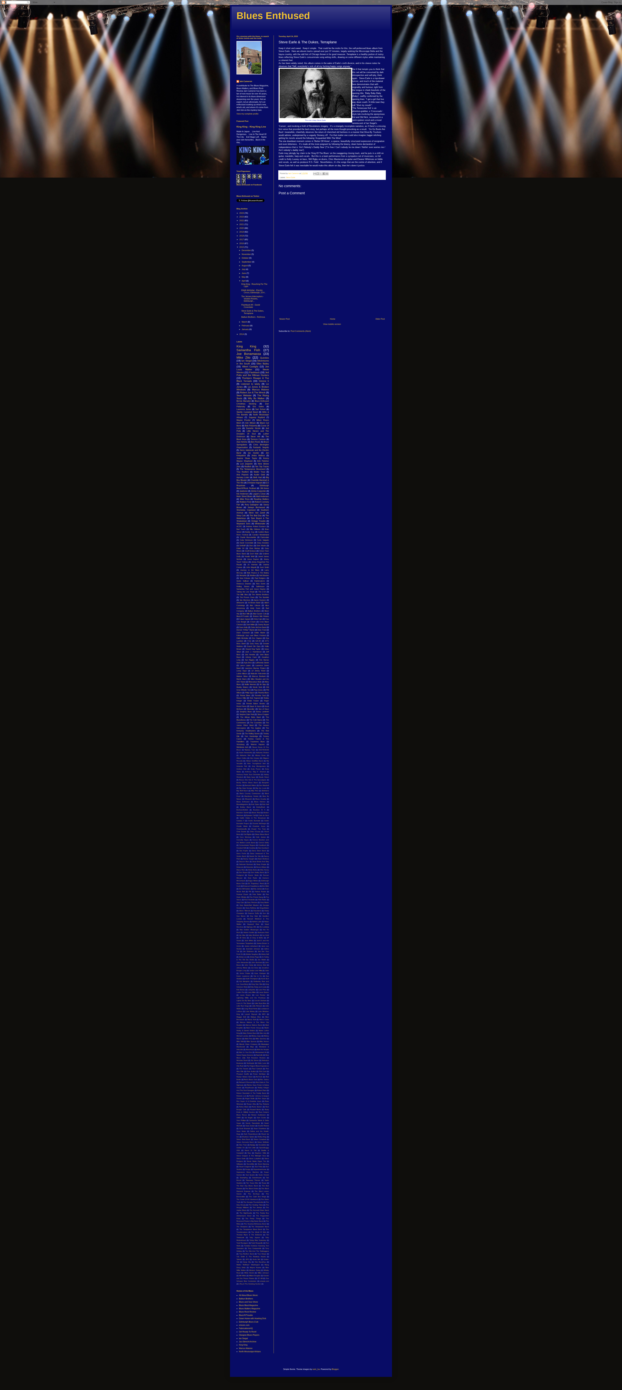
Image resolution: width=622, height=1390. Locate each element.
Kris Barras (240, 990)
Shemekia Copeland (246, 510)
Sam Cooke (261, 1118)
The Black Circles (251, 1188)
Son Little (252, 1148)
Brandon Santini (242, 812)
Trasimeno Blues (257, 742)
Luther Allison (241, 673)
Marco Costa (264, 1019)
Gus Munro (241, 916)
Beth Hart (257, 477)
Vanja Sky (247, 1262)
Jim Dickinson (248, 951)
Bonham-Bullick (242, 810)
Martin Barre (241, 679)
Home (332, 319)
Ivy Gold (266, 935)
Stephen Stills (260, 1153)
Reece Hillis (241, 698)
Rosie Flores (241, 706)
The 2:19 (262, 592)
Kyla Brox (248, 663)
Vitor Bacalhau (260, 1262)
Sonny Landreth (262, 712)
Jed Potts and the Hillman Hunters (252, 374)
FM (250, 891)
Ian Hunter (253, 453)
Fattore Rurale (260, 891)
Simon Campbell (260, 1139)
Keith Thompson (252, 979)
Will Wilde (242, 1275)
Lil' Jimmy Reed (258, 671)
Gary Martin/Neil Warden (249, 905)
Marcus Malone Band (254, 1025)
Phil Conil (262, 1071)
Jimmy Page (254, 957)
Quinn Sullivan (242, 581)
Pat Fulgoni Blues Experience (258, 1066)
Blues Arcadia (260, 799)
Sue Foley (259, 1166)
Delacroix (239, 867)
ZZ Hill (260, 1278)
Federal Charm (242, 894)
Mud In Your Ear (245, 1052)
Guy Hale (254, 916)
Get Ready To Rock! (247, 1332)
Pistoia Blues (245, 695)
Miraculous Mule (254, 682)
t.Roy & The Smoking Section (250, 1284)
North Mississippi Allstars (250, 1351)
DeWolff (242, 546)
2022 (241, 220)
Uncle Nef (256, 1259)
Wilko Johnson (263, 1273)
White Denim (249, 1273)
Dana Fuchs (241, 853)
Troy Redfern (242, 472)
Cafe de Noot (264, 815)
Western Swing (254, 1270)
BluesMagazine (242, 804)
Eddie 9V (240, 548)
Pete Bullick (251, 1071)
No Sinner (255, 1060)
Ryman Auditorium (258, 1115)
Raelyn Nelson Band (244, 1077)
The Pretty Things (253, 1218)
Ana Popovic (242, 475)
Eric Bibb (265, 886)
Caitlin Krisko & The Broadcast (253, 818)
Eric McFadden (244, 889)
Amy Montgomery (259, 766)
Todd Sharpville (257, 1243)
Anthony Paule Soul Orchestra (248, 774)
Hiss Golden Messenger (249, 930)
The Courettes (256, 723)
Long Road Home (250, 1009)
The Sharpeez (242, 1227)
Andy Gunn (255, 608)
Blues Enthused (273, 15)
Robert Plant (261, 1090)
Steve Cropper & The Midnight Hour (251, 1156)
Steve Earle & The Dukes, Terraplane (252, 312)
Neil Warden (264, 575)
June (244, 273)
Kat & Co (258, 976)
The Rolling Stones (252, 733)
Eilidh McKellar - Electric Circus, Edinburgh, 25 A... (253, 291)
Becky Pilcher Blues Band (247, 782)
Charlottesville (241, 829)
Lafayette (251, 990)
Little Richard (257, 1006)
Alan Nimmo (241, 442)
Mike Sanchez (261, 1039)
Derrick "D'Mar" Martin (245, 630)
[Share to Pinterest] (327, 173)
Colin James (261, 837)
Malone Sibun (242, 676)
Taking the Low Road (245, 592)
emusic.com (264, 1281)
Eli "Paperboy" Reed (256, 883)
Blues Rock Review (247, 1312)
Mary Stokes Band (250, 1033)
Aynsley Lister (242, 477)
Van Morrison (245, 600)
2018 (241, 236)
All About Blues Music (248, 1295)
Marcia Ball (252, 1019)
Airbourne (240, 603)
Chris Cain (258, 619)
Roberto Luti (241, 1096)
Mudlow (253, 575)
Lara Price (262, 990)
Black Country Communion (250, 793)
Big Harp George (245, 788)
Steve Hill (255, 436)
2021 (241, 224)
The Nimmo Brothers (260, 595)
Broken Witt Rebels (261, 616)
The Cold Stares (255, 720)
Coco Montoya (245, 837)
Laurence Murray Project (255, 668)
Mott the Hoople (263, 1049)
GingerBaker (264, 908)
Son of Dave (264, 709)
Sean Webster (244, 395)
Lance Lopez (245, 665)
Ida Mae (242, 935)
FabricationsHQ (246, 1328)
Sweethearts (257, 1178)
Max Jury (263, 1033)
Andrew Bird (241, 769)
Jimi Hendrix (250, 655)
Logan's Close (259, 494)
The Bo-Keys (253, 1194)
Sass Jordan (250, 1126)
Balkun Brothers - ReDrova (253, 317)
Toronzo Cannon (258, 439)
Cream (253, 622)
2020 (241, 228)
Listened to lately (250, 384)
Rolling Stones (242, 586)
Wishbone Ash (242, 747)
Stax (249, 1153)
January (245, 329)
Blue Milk (246, 614)
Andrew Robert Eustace (256, 526)
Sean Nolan (241, 1131)
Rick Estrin (260, 584)
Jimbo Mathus (258, 455)
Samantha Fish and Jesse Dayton (250, 589)
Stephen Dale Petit (246, 714)
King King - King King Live (251, 126)
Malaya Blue (256, 1017)
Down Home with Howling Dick (252, 1318)
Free (249, 641)
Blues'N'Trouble (242, 616)
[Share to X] (321, 173)
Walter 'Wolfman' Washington (248, 1265)
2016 (241, 243)
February (246, 326)
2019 (241, 232)
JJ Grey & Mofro (256, 938)
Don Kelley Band (257, 872)
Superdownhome (259, 1169)
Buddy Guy (249, 532)
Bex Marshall (264, 785)
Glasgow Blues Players (249, 1335)
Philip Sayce (250, 693)
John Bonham (256, 962)
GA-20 (258, 641)
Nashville (259, 1055)
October (245, 258)
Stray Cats (241, 515)
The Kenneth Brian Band (259, 1210)
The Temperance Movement (252, 469)
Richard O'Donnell (246, 1082)
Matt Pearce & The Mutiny (258, 573)
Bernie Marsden (243, 401)
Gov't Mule (254, 554)
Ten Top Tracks (262, 466)
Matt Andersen (262, 496)
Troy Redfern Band (246, 1254)
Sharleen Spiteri (248, 1137)
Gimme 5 (264, 381)
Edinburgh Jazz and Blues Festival (251, 635)
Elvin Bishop (254, 548)
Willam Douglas (254, 1275)
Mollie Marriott (250, 684)
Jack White (249, 940)
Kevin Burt (265, 979)
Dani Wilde (250, 625)
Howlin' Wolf (249, 556)
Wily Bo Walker (256, 398)
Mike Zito (243, 357)
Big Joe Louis (261, 788)
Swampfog (244, 1178)
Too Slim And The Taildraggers (257, 1251)
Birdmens (265, 791)
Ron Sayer (262, 1098)
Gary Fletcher (252, 902)
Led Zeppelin (246, 464)
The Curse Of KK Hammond (247, 1199)
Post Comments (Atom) (301, 331)
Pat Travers (243, 1069)
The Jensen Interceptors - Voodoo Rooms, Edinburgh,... (252, 298)
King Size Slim (256, 984)
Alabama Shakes (262, 752)
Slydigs (252, 1145)
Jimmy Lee (243, 957)
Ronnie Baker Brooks (255, 703)
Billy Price (255, 791)
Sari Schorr (260, 409)
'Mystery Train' (249, 750)
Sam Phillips (241, 1120)
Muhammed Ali (260, 1052)
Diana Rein (240, 870)
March (245, 322)
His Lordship (264, 927)
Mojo (252, 1047)
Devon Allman (261, 867)
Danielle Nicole (253, 428)
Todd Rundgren (242, 1243)
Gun (264, 913)
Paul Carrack (257, 1069)
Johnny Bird (261, 965)
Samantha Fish (248, 350)
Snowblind (262, 1145)
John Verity (249, 965)
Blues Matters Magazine (249, 1308)
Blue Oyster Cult (259, 614)
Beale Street (264, 777)
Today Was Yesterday (257, 1240)
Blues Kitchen (259, 802)
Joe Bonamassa (248, 353)
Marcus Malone (260, 389)
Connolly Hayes (242, 840)
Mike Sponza (251, 1041)
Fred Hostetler (249, 900)
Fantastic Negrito (261, 447)
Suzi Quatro (250, 1175)
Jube (267, 970)
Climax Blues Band (262, 834)
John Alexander (242, 962)
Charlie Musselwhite (248, 537)
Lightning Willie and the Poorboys (250, 998)
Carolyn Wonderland (260, 535)
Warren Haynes (258, 744)
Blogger (335, 1369)
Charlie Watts (242, 826)
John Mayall (251, 567)
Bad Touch (240, 529)
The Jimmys (257, 1207)
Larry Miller (252, 992)
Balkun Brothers (254, 611)
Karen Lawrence (242, 976)
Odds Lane (262, 1063)
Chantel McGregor (259, 823)
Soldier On (240, 1148)
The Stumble (264, 597)
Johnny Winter (242, 968)
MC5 (263, 1014)
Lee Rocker (260, 995)
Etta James (257, 889)
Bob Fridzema (251, 426)
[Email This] (314, 173)
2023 (241, 217)
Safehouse (260, 586)
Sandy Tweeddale (253, 1123)
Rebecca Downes (243, 584)
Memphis (243, 575)
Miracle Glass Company (248, 1044)
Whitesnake (260, 524)
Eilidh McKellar (242, 638)
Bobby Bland (245, 807)
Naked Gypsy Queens (244, 1055)
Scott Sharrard (244, 1128)
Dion (251, 546)
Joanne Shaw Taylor (246, 458)
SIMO (238, 1118)
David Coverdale (246, 543)
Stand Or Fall (250, 1150)
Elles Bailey (263, 363)
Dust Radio (252, 878)
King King (246, 346)
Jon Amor (254, 968)
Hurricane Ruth (263, 932)
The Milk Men (242, 595)
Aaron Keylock (260, 600)
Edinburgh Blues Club (248, 1322)
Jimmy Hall (265, 954)
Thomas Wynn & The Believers (249, 1235)
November (246, 254)
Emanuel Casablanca (251, 886)
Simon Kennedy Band (245, 1142)
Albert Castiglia (250, 366)
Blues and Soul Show (248, 1302)
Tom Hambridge (251, 736)
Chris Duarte (241, 831)
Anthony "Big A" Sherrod (255, 772)
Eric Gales (258, 406)
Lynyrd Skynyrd (251, 1014)
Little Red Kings (242, 1006)
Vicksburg (240, 744)
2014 (241, 334)
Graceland (257, 911)
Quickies (264, 357)
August (245, 266)
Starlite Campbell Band (247, 412)
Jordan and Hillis (255, 970)
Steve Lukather (255, 1158)
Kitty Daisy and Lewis (258, 987)
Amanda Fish (241, 766)
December (246, 250)
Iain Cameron (246, 81)
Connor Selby (264, 842)
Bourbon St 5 (259, 810)
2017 (241, 239)
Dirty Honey (264, 870)
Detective (249, 867)
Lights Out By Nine (243, 1000)
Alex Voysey (254, 758)
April (244, 281)
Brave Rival (256, 812)
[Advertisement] (332, 291)
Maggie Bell (241, 1017)
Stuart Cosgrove (245, 1166)
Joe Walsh (262, 960)
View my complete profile (247, 114)
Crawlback (262, 845)
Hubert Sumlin (248, 932)
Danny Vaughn (249, 859)
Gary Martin (264, 902)
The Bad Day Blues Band (247, 1186)
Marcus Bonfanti (258, 676)
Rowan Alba (251, 1104)
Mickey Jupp (256, 1036)
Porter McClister (259, 1074)
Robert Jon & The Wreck (252, 392)
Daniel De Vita (255, 856)
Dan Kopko (243, 851)
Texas (264, 1183)
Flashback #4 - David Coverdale (250, 306)
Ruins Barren (257, 1107)
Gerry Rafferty (251, 908)
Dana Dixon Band (259, 851)
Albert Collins (241, 758)
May (244, 277)
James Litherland (251, 946)
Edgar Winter (253, 881)
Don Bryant (243, 872)
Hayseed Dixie (253, 924)
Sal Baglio (249, 1118)
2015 (241, 247)
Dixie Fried (262, 630)
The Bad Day (256, 515)
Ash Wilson (250, 423)
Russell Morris (255, 1109)
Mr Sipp (263, 684)
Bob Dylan (255, 804)
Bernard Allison (250, 785)
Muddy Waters (242, 687)
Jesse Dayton (253, 559)
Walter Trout (259, 472)
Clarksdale (264, 537)
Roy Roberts (264, 1104)
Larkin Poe (240, 992)
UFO (247, 1259)
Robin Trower (253, 701)
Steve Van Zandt (257, 513)
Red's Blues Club (250, 1079)
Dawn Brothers (263, 859)
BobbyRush (260, 807)
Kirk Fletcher (263, 461)
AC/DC (239, 526)
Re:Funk (259, 1077)
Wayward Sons (243, 524)
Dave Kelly (243, 627)
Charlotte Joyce (259, 826)
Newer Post (284, 319)
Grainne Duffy (253, 913)
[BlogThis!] (317, 173)
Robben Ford (245, 502)
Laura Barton (264, 992)
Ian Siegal (246, 360)
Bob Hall (265, 804)
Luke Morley (250, 1011)
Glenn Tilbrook (244, 911)
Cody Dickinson (246, 540)
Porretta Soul (260, 695)
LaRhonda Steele (262, 663)
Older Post (380, 319)
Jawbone (243, 491)
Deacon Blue (244, 861)
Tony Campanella (254, 1248)
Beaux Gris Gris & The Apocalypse (252, 780)
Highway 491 (251, 927)
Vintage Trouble (258, 521)
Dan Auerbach (263, 848)
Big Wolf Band (242, 791)
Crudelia (252, 848)
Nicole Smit (257, 687)
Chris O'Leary (255, 831)
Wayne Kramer (255, 1267)
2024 (241, 213)
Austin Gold (259, 475)
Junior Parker (245, 973)
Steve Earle (290, 177)
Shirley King (261, 1137)
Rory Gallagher (252, 505)
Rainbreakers (259, 581)
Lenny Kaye (241, 671)
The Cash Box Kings (257, 1196)
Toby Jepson (254, 1237)
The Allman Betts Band (250, 717)
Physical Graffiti (242, 1074)
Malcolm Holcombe (258, 673)
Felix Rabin (257, 894)
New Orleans (245, 578)
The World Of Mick (258, 1232)
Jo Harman (252, 565)
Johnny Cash (251, 657)
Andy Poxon (256, 769)
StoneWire (250, 1164)
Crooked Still (241, 848)
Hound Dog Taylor (253, 649)
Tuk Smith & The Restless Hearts (251, 1257)
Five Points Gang (256, 897)
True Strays (261, 1254)
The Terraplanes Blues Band (250, 1229)
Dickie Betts (252, 870)
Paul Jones (258, 690)
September (247, 262)
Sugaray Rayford (257, 417)
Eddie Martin (259, 633)
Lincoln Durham (260, 1000)
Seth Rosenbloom (251, 1134)
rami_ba (316, 1369)
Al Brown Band (254, 603)
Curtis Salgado (263, 540)
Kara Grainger (260, 973)
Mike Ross (245, 499)
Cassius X (240, 821)
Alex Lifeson (255, 605)
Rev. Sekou (264, 1079)
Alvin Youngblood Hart (256, 763)
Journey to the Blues (249, 570)
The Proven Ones (247, 597)
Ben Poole (255, 442)
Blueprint (248, 799)
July (244, 269)
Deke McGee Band (258, 627)
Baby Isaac (251, 777)
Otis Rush (240, 1066)
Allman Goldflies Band (254, 761)
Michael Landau (242, 1036)
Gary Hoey (254, 643)
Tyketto (239, 1259)
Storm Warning (263, 1164)
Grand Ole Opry (253, 646)
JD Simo (242, 938)
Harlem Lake (256, 921)
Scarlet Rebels (263, 1126)
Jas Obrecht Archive (247, 1342)
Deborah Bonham (246, 864)
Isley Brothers (254, 935)
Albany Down (260, 755)
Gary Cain (240, 902)
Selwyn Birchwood (256, 507)
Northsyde (250, 1063)
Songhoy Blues (246, 712)
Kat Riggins (250, 660)
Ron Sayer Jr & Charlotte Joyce (248, 1101)
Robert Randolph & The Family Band (251, 1093)
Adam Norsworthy (245, 752)
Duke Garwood (242, 633)
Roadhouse (249, 1088)
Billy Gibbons (255, 529)
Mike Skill (239, 1041)
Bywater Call (251, 815)
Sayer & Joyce (255, 706)
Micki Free (249, 1039)
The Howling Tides (256, 1205)
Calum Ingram (244, 619)
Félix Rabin (262, 900)
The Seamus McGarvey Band (255, 1224)
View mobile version (332, 324)
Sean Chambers (260, 1128)
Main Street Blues (244, 496)
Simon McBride (263, 1142)
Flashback (254, 372)
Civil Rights (247, 834)
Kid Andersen (242, 494)
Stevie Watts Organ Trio (256, 1161)
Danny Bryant (263, 625)
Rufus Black (243, 1107)
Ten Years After (252, 1183)
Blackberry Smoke (251, 796)
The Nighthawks (246, 1213)
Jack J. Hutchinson (253, 652)
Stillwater (239, 1164)
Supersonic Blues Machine (247, 1172)
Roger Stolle (250, 1098)
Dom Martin (261, 546)
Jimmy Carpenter (258, 491)
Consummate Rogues (247, 845)
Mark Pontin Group (253, 1028)
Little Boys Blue (260, 1003)
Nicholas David (242, 1060)
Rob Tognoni (255, 698)
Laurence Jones (243, 409)
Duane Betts (253, 875)
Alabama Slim (245, 755)
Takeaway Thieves (253, 1180)
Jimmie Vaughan (252, 954)
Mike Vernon (264, 1041)
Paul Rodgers (260, 578)
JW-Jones (264, 488)
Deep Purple (261, 864)
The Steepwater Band (260, 1227)
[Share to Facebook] (324, 173)
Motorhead (250, 1049)
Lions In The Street (243, 1003)
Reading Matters (261, 499)
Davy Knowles (263, 543)
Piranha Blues (263, 693)
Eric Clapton (257, 638)
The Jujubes (256, 728)
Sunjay (247, 1169)
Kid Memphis (244, 981)
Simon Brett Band (243, 1139)
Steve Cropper (263, 714)
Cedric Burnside (254, 821)
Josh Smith (264, 567)
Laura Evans (245, 995)
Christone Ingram (254, 483)
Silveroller (250, 709)
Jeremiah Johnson (253, 949)
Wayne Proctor (243, 420)
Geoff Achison (250, 551)
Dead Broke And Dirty (260, 861)
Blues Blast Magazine (248, 1305)
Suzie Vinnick (264, 1175)
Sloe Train (243, 1145)
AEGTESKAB (264, 750)
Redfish (247, 466)
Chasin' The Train (258, 829)
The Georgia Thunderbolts (253, 1202)
